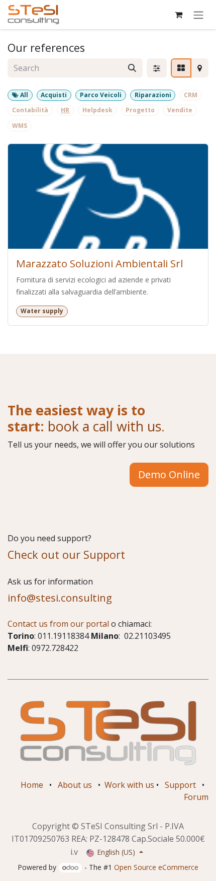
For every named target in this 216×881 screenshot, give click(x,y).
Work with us (129, 784)
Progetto (140, 110)
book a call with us (102, 426)
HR (65, 110)
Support (180, 784)
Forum (196, 796)
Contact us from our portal (58, 623)
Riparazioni (153, 95)
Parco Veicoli (101, 95)
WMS (19, 125)
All (23, 95)
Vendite (179, 110)
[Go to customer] (108, 196)
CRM (190, 95)
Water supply (42, 311)
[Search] (132, 68)
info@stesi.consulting (60, 598)
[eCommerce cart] (178, 15)
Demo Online (169, 474)
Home (32, 784)
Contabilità (30, 110)
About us (75, 784)
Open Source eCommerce (156, 867)
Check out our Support (66, 554)
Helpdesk (97, 110)
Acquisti (54, 95)
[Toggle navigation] (198, 14)
